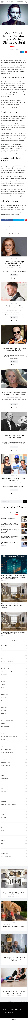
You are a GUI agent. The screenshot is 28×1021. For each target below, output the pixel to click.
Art (2, 652)
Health (3, 746)
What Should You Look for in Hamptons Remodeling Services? (13, 633)
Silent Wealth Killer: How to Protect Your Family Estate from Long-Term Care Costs (9, 531)
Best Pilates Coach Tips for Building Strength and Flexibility (9, 537)
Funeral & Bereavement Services (9, 736)
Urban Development (6, 856)
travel (2, 850)
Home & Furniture (5, 759)
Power (2, 830)
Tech (2, 843)
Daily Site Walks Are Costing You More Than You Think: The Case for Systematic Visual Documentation (13, 577)
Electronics (4, 713)
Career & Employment (6, 668)
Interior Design (5, 778)
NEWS (2, 807)
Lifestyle (3, 791)
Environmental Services (7, 720)
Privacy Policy (14, 1019)
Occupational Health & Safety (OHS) (9, 811)
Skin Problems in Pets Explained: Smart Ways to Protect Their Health (9, 524)
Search (2, 498)
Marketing (3, 801)
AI (1, 648)
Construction (4, 674)
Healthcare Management (7, 752)
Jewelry (3, 785)
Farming (3, 723)
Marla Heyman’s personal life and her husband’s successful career (14, 394)
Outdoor (3, 814)
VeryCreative (10, 227)
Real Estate (4, 833)
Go (25, 501)
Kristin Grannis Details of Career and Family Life (14, 479)
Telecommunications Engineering (9, 846)
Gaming (3, 739)
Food (2, 733)
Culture (3, 681)
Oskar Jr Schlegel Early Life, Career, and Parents (14, 436)
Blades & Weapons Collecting (8, 661)
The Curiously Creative (14, 2)
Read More (13, 274)
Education (3, 710)
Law (2, 788)
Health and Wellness (6, 749)
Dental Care (4, 687)
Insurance (3, 775)
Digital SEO (3, 697)
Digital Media (4, 694)
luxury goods (4, 798)
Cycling (3, 684)
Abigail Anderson (11, 928)
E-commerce (4, 707)
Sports (3, 840)
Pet (2, 827)
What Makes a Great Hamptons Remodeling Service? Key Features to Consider (12, 605)
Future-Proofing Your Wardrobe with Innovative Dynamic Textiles (10, 517)
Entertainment (14, 29)
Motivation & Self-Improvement (8, 804)
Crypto (3, 678)
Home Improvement (5, 762)
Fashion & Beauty (5, 726)
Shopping (3, 837)
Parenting (3, 820)
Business (3, 665)
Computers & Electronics (7, 671)
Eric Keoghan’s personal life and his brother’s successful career (14, 307)
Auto (2, 655)
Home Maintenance (5, 765)
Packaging (3, 817)
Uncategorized (4, 853)
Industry (3, 772)
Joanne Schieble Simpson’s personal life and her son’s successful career (14, 263)
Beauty (3, 658)
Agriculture (4, 645)
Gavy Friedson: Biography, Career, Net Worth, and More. (14, 350)
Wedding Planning (5, 859)
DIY (2, 700)
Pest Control (4, 824)
